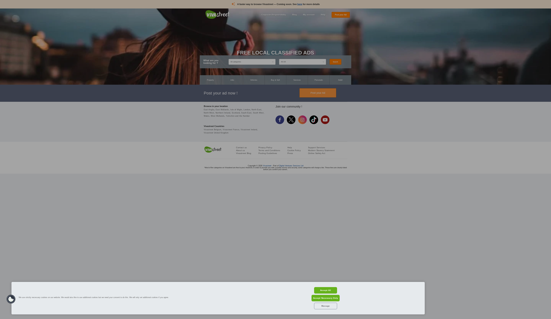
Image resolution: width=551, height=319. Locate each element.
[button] (11, 299)
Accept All (325, 290)
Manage (325, 306)
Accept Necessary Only (325, 298)
